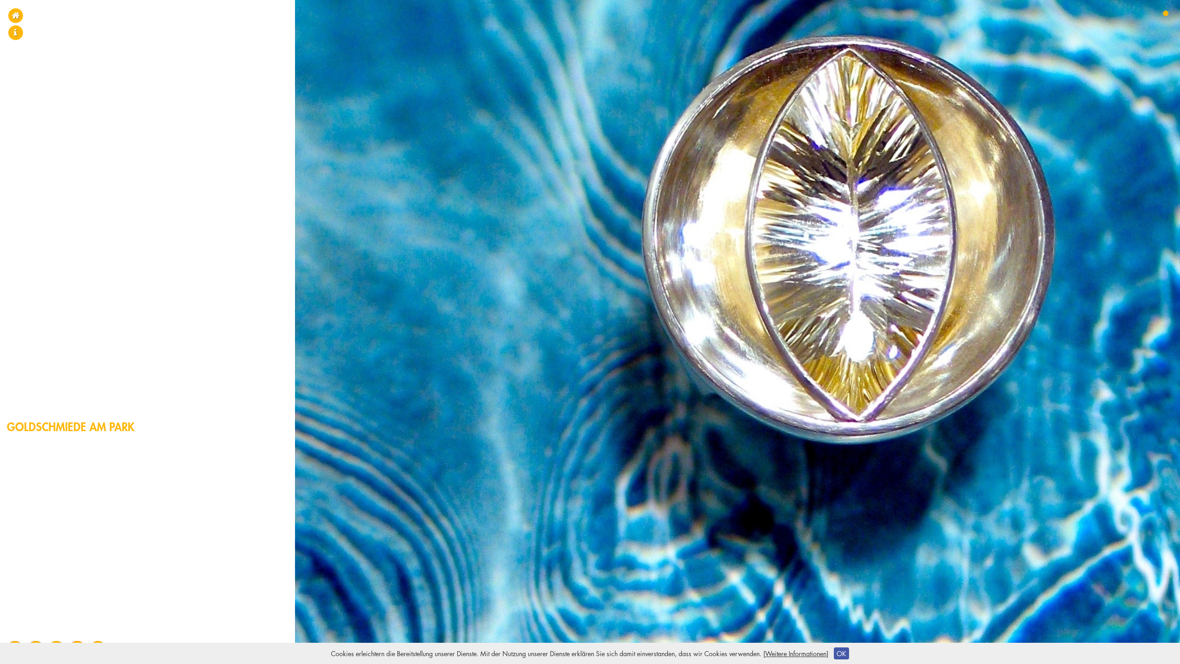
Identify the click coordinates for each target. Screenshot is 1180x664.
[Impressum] (15, 32)
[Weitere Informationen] (795, 653)
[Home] (15, 15)
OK (841, 653)
